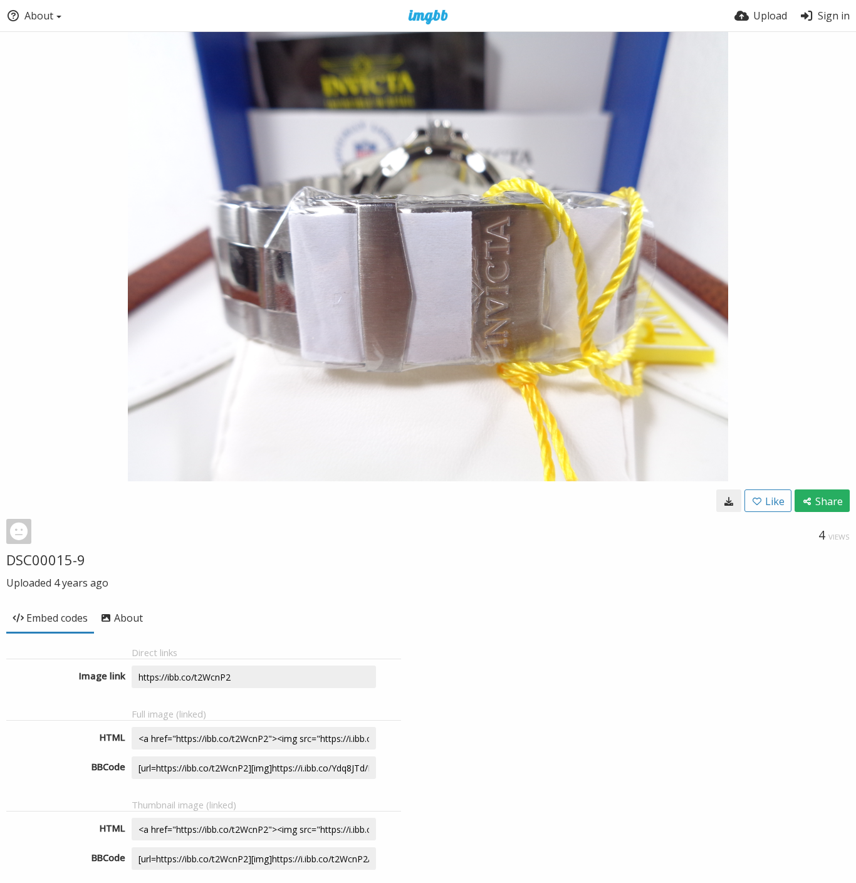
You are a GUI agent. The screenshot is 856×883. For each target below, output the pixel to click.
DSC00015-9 (45, 559)
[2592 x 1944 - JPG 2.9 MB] (728, 500)
